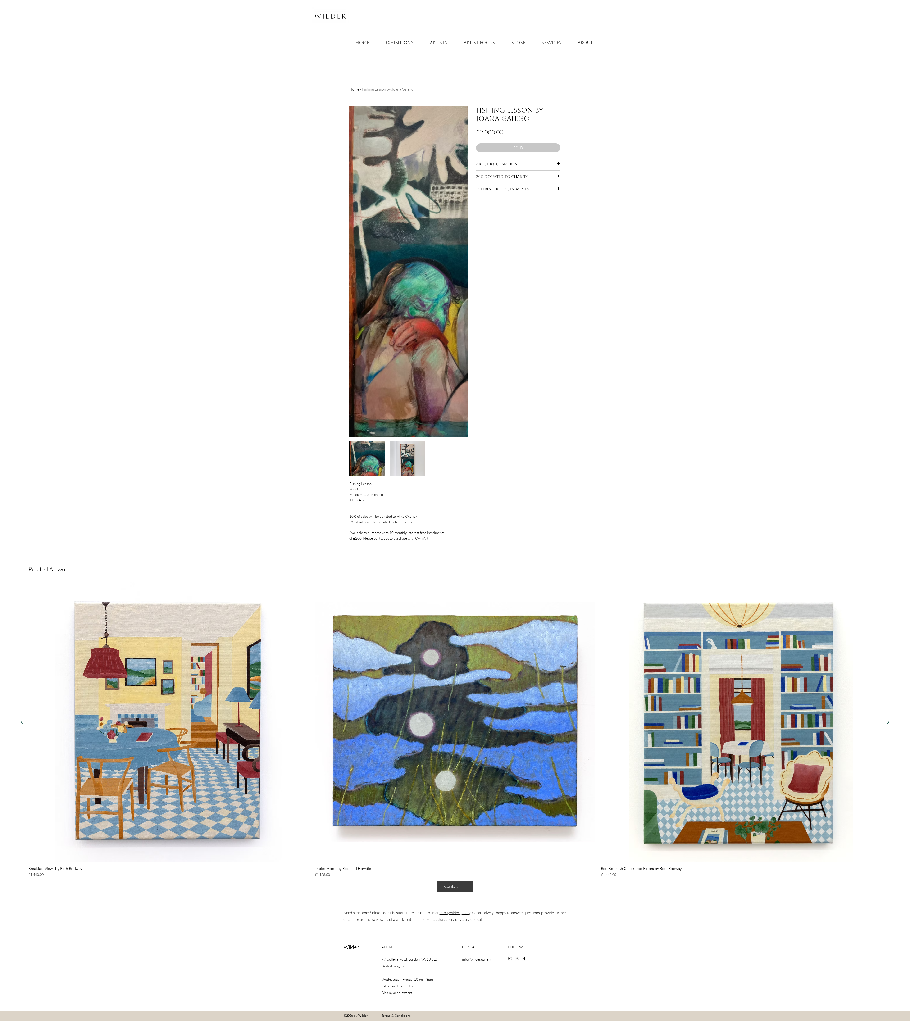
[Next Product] (888, 722)
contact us (381, 538)
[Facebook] (524, 958)
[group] (455, 730)
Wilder (351, 947)
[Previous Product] (22, 722)
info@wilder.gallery (455, 912)
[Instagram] (510, 958)
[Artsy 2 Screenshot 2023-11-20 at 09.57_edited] (517, 958)
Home (354, 89)
